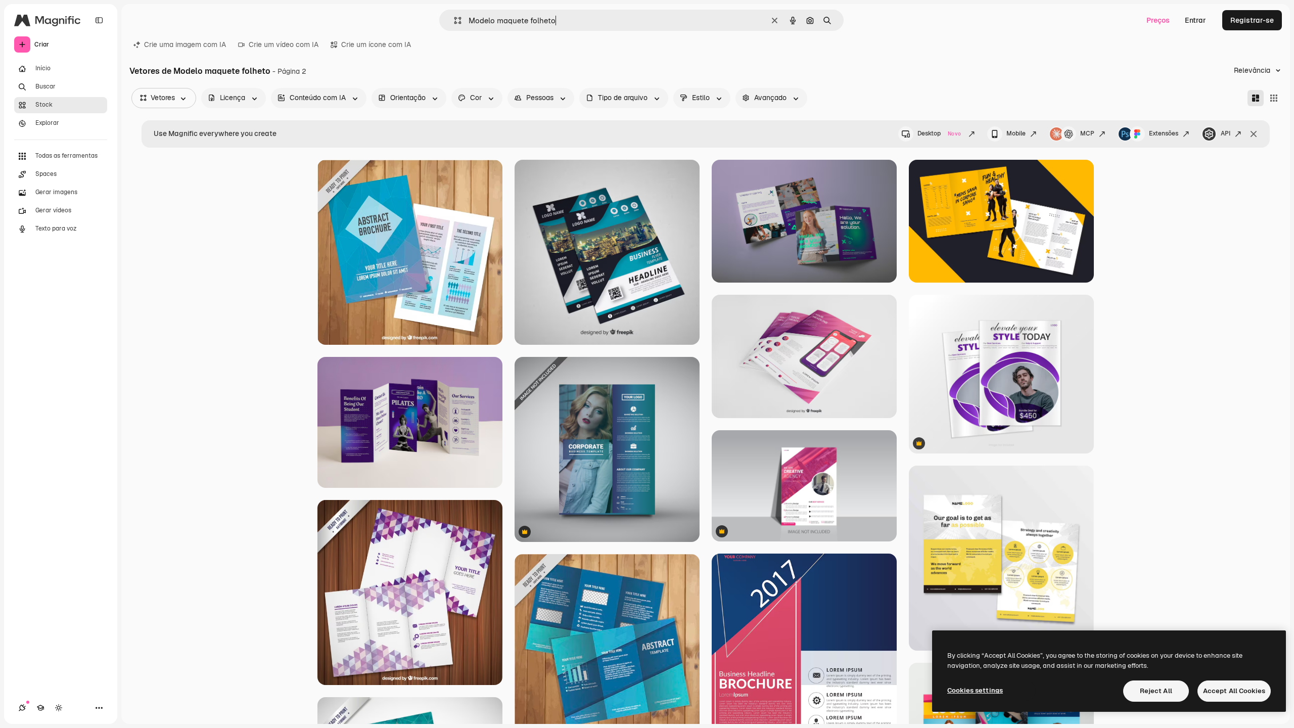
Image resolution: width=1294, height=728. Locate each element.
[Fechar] (1254, 134)
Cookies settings (975, 690)
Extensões (1163, 133)
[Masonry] (1255, 98)
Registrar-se (1252, 20)
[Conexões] (22, 708)
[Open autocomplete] (454, 20)
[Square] (1274, 98)
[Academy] (40, 708)
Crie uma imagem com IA (185, 44)
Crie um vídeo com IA (283, 44)
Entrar (1195, 20)
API (1225, 133)
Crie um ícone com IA (376, 44)
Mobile (1016, 133)
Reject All (1156, 691)
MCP (1087, 133)
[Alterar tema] (59, 708)
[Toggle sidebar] (99, 20)
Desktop (939, 133)
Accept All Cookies (1234, 691)
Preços (1158, 20)
